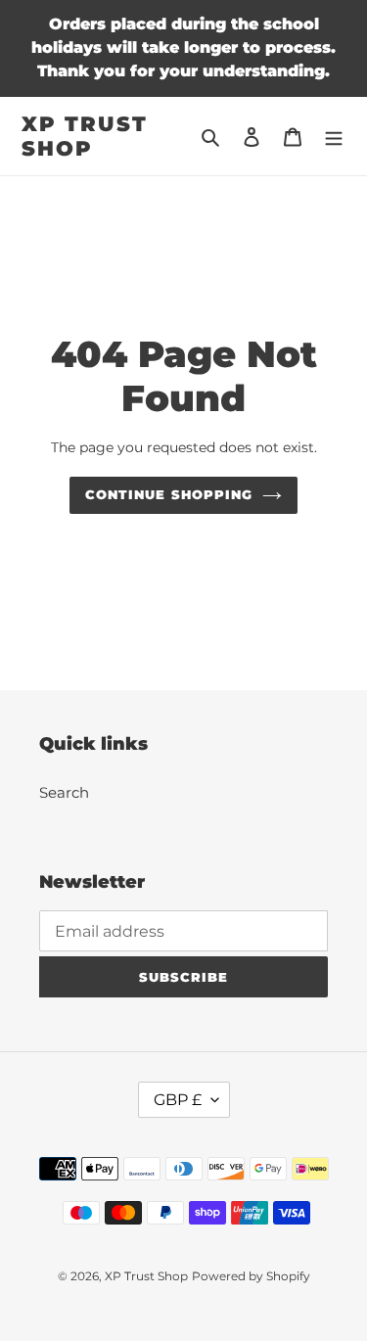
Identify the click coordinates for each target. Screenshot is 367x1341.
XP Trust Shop (85, 136)
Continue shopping (168, 494)
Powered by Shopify (251, 1276)
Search (64, 792)
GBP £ (178, 1099)
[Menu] (333, 137)
